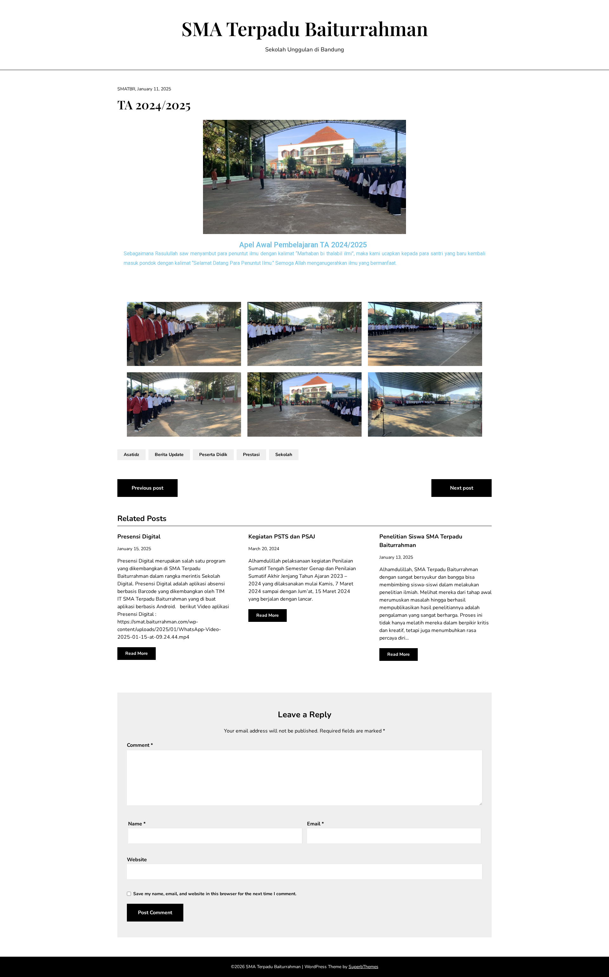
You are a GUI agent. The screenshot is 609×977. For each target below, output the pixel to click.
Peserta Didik (213, 455)
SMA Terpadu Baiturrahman (304, 28)
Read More (136, 653)
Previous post (147, 488)
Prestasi (251, 455)
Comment (140, 745)
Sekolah (283, 455)
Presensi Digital (138, 536)
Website (137, 859)
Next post (461, 488)
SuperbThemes (363, 967)
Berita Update (169, 455)
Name (137, 823)
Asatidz (131, 455)
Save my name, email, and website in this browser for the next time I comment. (214, 894)
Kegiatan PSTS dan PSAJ (281, 536)
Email (315, 823)
